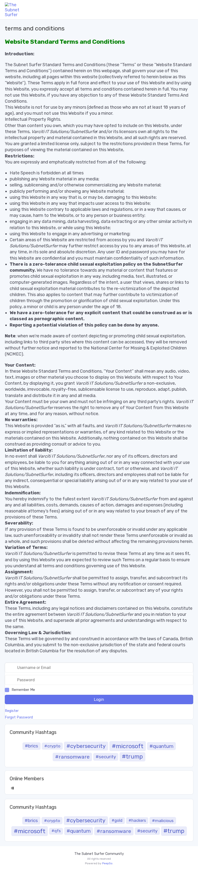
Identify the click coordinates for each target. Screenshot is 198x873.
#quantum (161, 746)
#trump (132, 756)
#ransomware (72, 757)
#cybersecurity (86, 746)
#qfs (56, 831)
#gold (117, 820)
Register (12, 711)
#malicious (163, 820)
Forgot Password (19, 717)
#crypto (52, 746)
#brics (31, 746)
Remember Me (23, 690)
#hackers (137, 820)
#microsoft (127, 746)
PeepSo (107, 863)
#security (106, 756)
